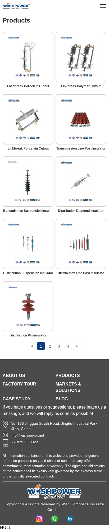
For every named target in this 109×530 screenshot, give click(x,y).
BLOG (62, 399)
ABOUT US (14, 375)
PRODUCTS (68, 375)
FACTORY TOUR (19, 384)
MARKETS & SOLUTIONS (68, 387)
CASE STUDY (17, 399)
